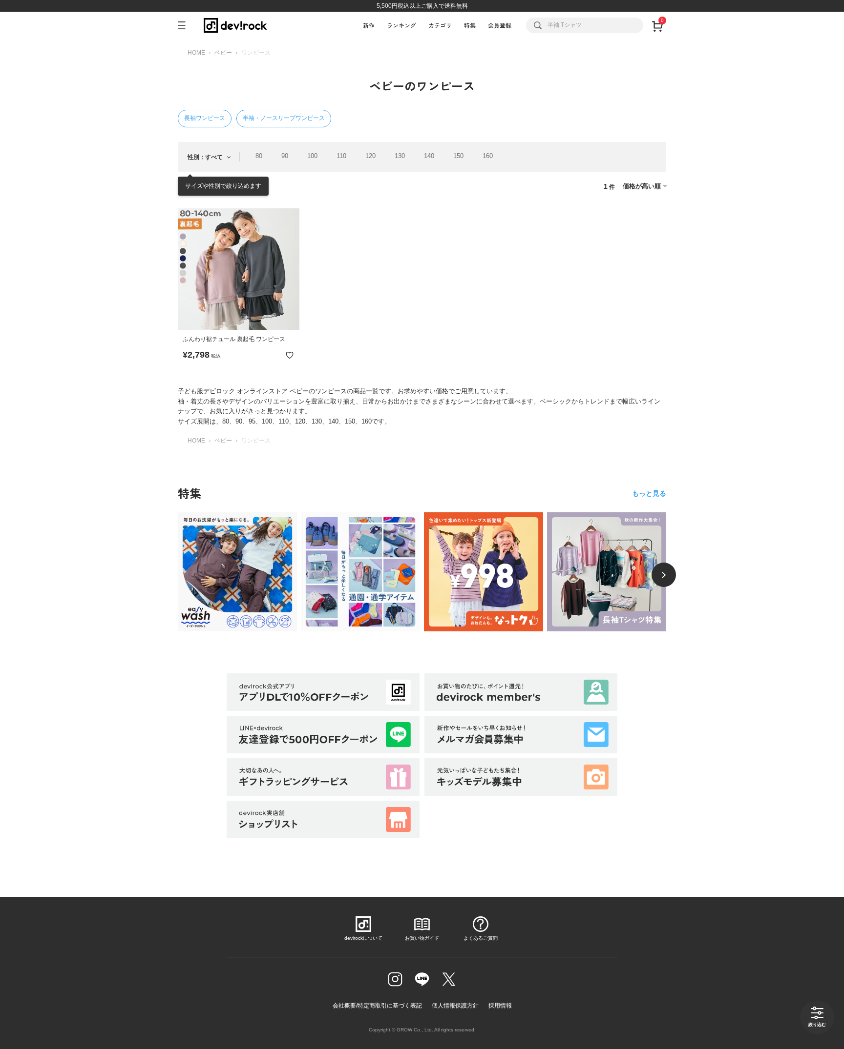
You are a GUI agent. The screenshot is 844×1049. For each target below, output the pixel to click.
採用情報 (500, 1005)
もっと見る (649, 493)
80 (258, 156)
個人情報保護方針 (455, 1005)
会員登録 (499, 25)
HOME (196, 52)
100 (312, 156)
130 (400, 156)
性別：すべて (205, 157)
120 (370, 156)
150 (458, 156)
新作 (369, 25)
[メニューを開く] (186, 25)
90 (284, 156)
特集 (470, 25)
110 (341, 156)
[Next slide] (664, 575)
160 (488, 156)
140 (429, 156)
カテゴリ (440, 25)
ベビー (223, 52)
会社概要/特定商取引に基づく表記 (377, 1005)
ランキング (401, 25)
